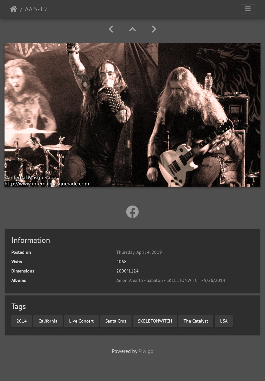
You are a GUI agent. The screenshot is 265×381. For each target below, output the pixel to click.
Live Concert (81, 321)
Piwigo (146, 351)
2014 (21, 321)
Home (13, 9)
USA (224, 321)
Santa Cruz (115, 321)
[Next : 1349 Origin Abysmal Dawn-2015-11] (154, 29)
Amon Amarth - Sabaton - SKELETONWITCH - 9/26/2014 (170, 280)
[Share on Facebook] (132, 211)
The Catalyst (196, 321)
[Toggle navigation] (248, 9)
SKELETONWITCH (155, 321)
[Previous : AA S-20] (111, 29)
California (48, 321)
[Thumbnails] (132, 29)
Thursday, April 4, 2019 (139, 252)
